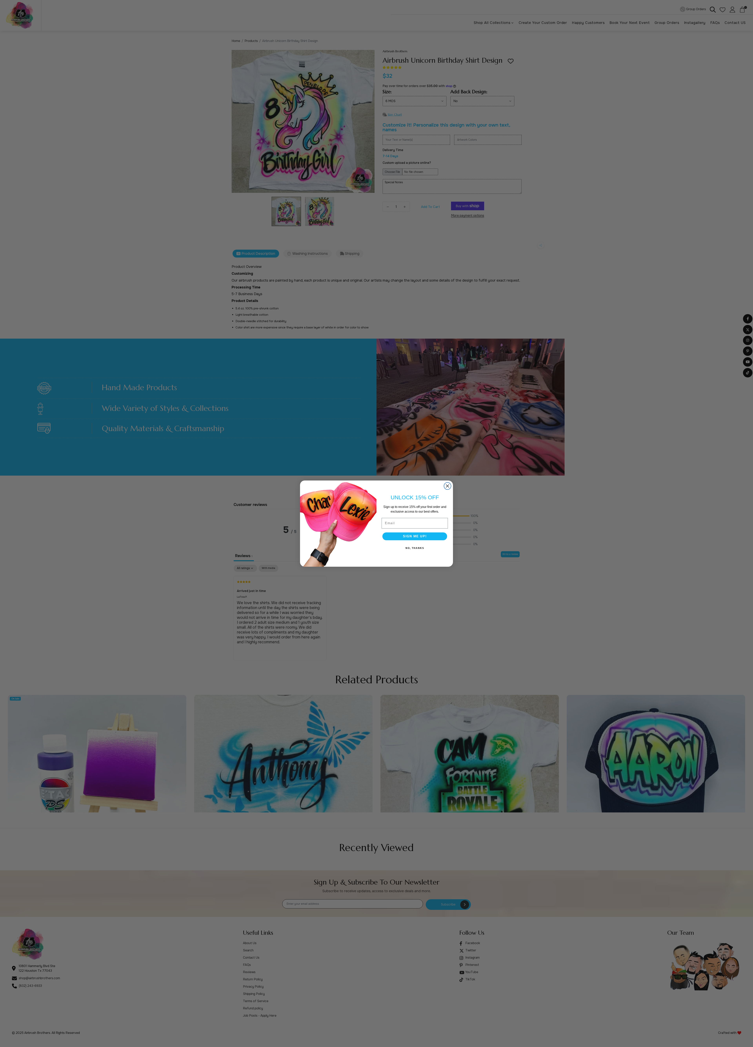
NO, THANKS (415, 548)
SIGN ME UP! (415, 536)
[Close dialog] (447, 486)
